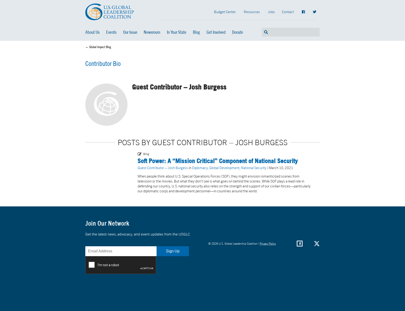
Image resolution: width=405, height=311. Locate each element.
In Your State (176, 32)
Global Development (224, 168)
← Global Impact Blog (98, 47)
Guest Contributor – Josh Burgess (163, 168)
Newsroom (152, 32)
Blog (196, 32)
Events (111, 32)
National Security (253, 168)
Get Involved (216, 32)
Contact (288, 12)
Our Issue (130, 32)
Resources (252, 12)
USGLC (109, 12)
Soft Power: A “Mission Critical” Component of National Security (218, 160)
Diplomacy (200, 168)
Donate (237, 32)
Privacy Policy (268, 243)
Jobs (271, 12)
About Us (92, 32)
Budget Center (225, 12)
